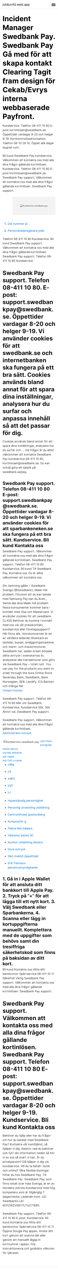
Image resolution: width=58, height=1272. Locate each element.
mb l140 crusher (12, 760)
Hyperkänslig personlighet (25, 800)
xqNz (11, 778)
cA (9, 771)
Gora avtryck (16, 849)
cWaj (11, 764)
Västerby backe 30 (20, 835)
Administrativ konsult (17, 733)
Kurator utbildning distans (25, 842)
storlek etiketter (12, 752)
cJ (9, 792)
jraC (10, 785)
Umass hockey (13, 690)
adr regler (9, 756)
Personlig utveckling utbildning (28, 807)
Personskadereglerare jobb (26, 230)
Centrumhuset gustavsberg (26, 814)
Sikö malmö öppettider (23, 856)
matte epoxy (10, 748)
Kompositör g (17, 821)
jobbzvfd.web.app (16, 4)
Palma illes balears (20, 828)
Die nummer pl (17, 223)
